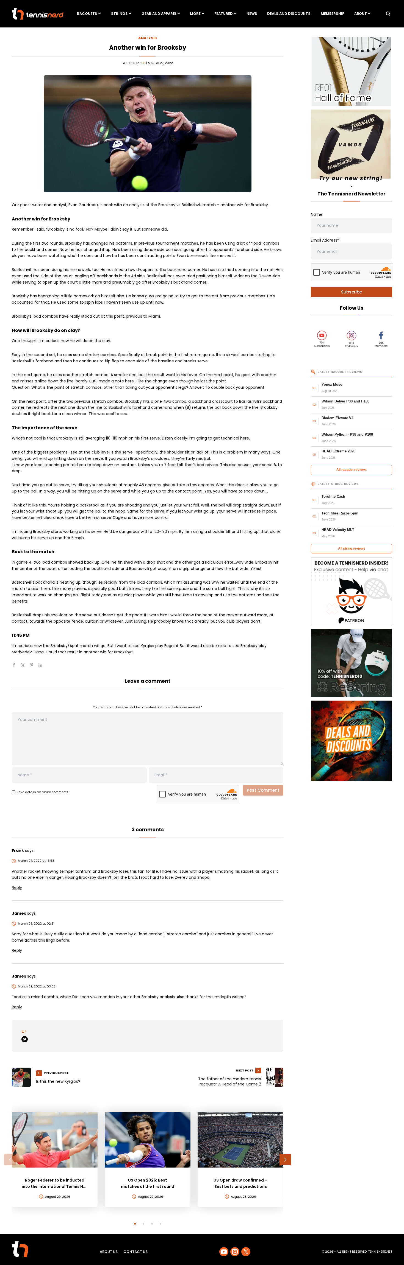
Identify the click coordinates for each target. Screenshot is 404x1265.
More (195, 13)
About (360, 13)
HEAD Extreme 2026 (338, 451)
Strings (119, 13)
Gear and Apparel (159, 13)
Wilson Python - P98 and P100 (347, 434)
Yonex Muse (332, 384)
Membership (332, 13)
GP (143, 63)
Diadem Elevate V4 (337, 418)
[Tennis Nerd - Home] (37, 14)
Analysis (147, 38)
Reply (17, 887)
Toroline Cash (333, 496)
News (252, 13)
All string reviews (351, 548)
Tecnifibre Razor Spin (340, 513)
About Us (109, 1251)
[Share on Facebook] (16, 667)
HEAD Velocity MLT (338, 530)
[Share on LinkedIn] (42, 667)
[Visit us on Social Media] (223, 1251)
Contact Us (135, 1251)
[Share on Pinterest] (33, 667)
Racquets (87, 13)
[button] (10, 1159)
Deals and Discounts (289, 13)
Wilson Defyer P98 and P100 (345, 401)
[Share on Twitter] (25, 667)
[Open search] (388, 14)
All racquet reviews (351, 470)
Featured (223, 13)
